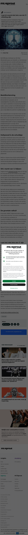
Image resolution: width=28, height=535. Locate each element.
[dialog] (14, 267)
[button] (14, 264)
